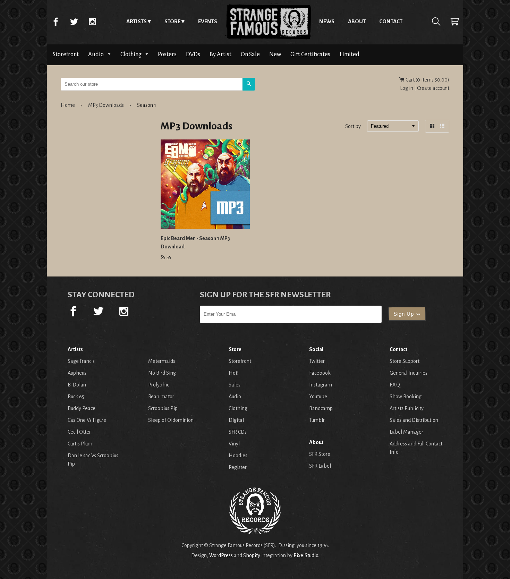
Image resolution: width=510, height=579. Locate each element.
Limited (349, 54)
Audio (96, 54)
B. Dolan (77, 385)
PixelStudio (306, 555)
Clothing (131, 54)
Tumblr (317, 420)
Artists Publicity (407, 408)
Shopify (251, 555)
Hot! (233, 373)
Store (172, 21)
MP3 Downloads (106, 105)
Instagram (92, 21)
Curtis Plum (80, 443)
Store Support (404, 361)
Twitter (74, 21)
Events (207, 21)
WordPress (221, 555)
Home (268, 21)
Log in (406, 88)
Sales (234, 385)
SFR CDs (238, 432)
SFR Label (320, 466)
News (326, 21)
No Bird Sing (162, 373)
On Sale (250, 54)
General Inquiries (408, 373)
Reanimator (161, 396)
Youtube (318, 396)
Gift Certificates (310, 54)
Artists (136, 21)
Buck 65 (76, 396)
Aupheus (77, 373)
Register (238, 467)
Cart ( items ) (427, 80)
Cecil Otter (79, 432)
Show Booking (406, 396)
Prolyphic (158, 385)
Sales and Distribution (414, 420)
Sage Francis (81, 361)
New (275, 54)
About (357, 21)
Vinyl (234, 443)
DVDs (193, 54)
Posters (167, 54)
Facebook (55, 21)
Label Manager (406, 432)
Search (436, 21)
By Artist (220, 54)
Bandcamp (321, 408)
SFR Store (319, 454)
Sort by (353, 126)
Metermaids (161, 361)
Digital (236, 420)
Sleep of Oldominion (171, 420)
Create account (433, 88)
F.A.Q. (395, 385)
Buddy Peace (81, 408)
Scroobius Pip (163, 408)
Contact (390, 21)
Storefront (66, 54)
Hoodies (238, 455)
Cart (454, 21)
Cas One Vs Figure (87, 420)
